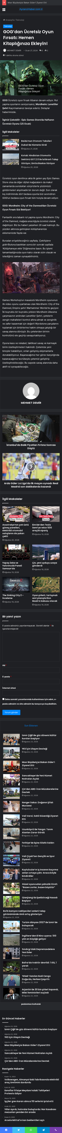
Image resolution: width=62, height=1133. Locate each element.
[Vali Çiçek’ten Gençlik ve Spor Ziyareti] (11, 860)
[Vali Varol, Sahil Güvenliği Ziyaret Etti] (11, 820)
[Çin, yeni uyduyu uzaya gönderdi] (46, 552)
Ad (4, 665)
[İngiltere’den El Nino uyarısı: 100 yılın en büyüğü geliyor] (11, 940)
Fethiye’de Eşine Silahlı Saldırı (38, 842)
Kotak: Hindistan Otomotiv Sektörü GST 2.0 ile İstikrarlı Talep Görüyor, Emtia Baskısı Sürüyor (39, 159)
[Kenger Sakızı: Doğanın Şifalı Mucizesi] (11, 806)
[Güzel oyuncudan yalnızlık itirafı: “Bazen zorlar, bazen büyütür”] (11, 888)
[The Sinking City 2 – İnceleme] (16, 584)
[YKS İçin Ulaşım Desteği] (11, 753)
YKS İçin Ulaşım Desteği (34, 748)
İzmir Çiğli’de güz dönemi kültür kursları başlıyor (39, 737)
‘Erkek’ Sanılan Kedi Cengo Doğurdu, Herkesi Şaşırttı (36, 978)
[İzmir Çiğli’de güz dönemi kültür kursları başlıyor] (11, 739)
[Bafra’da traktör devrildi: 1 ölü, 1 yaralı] (11, 966)
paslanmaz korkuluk (31, 1004)
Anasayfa (9, 20)
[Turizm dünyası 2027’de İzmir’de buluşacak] (11, 926)
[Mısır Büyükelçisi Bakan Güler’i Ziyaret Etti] (11, 766)
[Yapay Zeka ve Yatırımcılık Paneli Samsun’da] (16, 552)
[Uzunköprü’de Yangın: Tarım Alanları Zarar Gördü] (11, 833)
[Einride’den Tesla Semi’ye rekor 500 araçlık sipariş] (46, 514)
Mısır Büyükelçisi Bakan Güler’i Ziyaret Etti (27, 2)
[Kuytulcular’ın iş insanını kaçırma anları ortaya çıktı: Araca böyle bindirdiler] (11, 873)
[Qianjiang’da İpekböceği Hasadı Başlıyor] (11, 901)
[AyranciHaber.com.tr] (31, 9)
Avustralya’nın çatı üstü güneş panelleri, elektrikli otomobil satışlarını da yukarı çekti (15, 530)
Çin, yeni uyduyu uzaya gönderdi (44, 564)
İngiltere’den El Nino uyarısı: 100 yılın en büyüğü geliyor (39, 937)
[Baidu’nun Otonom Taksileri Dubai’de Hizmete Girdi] (10, 144)
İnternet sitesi (9, 688)
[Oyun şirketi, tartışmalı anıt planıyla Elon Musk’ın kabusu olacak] (46, 584)
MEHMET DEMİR (14, 50)
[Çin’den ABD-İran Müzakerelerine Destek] (11, 793)
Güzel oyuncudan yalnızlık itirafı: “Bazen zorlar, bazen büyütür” (40, 886)
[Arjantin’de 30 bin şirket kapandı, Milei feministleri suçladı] (11, 993)
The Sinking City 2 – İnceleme (13, 597)
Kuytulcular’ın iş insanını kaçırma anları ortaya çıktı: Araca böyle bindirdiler (40, 872)
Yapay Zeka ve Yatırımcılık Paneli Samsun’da (12, 565)
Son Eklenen (31, 725)
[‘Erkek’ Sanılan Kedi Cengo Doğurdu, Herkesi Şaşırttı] (11, 980)
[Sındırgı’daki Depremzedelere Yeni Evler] (11, 953)
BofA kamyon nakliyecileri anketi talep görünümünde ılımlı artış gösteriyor (24, 912)
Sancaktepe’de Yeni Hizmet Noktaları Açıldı (37, 777)
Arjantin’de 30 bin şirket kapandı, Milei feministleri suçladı (40, 991)
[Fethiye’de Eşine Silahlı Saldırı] (11, 847)
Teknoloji (20, 20)
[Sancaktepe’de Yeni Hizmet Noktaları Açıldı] (11, 779)
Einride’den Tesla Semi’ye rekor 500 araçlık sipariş (42, 527)
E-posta (6, 676)
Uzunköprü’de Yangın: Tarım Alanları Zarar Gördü (37, 831)
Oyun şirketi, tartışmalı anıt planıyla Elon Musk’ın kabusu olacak (44, 598)
